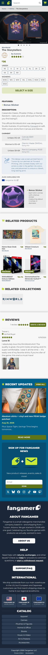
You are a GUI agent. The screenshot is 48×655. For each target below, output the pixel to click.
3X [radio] (43, 69)
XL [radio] (30, 69)
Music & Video (24, 635)
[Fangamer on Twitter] (8, 492)
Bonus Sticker (11, 105)
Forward (34, 126)
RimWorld (6, 47)
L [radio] (23, 69)
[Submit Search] (40, 3)
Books (24, 631)
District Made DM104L (32, 143)
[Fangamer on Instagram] (24, 492)
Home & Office (24, 628)
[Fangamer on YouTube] (34, 492)
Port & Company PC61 (32, 150)
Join (24, 486)
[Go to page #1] (18, 45)
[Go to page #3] (24, 45)
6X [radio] (17, 73)
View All (40, 384)
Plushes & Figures (24, 624)
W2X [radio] (36, 80)
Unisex (5, 65)
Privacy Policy (19, 653)
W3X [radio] (43, 80)
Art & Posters (24, 639)
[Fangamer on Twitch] (40, 492)
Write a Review (37, 325)
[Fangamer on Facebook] (18, 492)
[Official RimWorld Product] (4, 55)
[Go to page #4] (26, 45)
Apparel (24, 616)
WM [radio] (17, 80)
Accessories (24, 642)
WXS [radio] (5, 80)
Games (24, 620)
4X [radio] (5, 73)
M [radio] (17, 69)
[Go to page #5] (29, 45)
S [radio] (11, 69)
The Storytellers (11, 50)
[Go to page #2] (21, 45)
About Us (24, 541)
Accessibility (30, 653)
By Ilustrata (16, 54)
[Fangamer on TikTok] (29, 492)
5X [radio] (11, 73)
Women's (6, 77)
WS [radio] (11, 80)
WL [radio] (23, 80)
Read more (24, 437)
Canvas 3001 (27, 137)
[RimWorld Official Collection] (12, 299)
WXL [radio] (30, 80)
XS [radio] (5, 69)
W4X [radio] (5, 84)
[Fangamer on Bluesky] (13, 492)
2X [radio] (36, 69)
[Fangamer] (9, 3)
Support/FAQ (24, 568)
